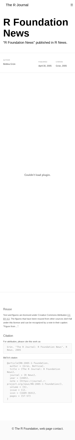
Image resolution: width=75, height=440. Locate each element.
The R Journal (17, 5)
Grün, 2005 (61, 66)
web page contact (51, 428)
